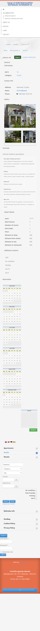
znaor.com (23, 562)
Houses (6, 457)
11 (17, 293)
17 (14, 295)
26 (20, 298)
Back (5, 50)
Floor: (7, 232)
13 (4, 295)
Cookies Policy (9, 523)
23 (12, 298)
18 (17, 295)
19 (20, 295)
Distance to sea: (11, 242)
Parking (32, 496)
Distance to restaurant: (13, 245)
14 (6, 295)
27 (4, 300)
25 (17, 298)
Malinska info (9, 511)
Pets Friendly (30, 493)
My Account (14, 50)
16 (12, 295)
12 (20, 293)
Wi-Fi (33, 498)
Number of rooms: (12, 225)
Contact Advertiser (29, 57)
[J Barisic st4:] (14, 136)
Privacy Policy (9, 528)
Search (25, 50)
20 (4, 298)
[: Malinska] (20, 116)
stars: (7, 219)
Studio (19, 75)
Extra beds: (9, 228)
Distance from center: (13, 238)
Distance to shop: (11, 235)
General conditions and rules (14, 18)
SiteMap (7, 519)
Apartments (8, 448)
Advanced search (10, 16)
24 (14, 298)
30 (12, 300)
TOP (20, 590)
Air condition (30, 490)
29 (9, 300)
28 (6, 300)
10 (14, 293)
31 (20, 321)
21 (6, 298)
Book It (17, 57)
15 (9, 295)
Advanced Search (9, 504)
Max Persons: (10, 222)
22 (9, 298)
